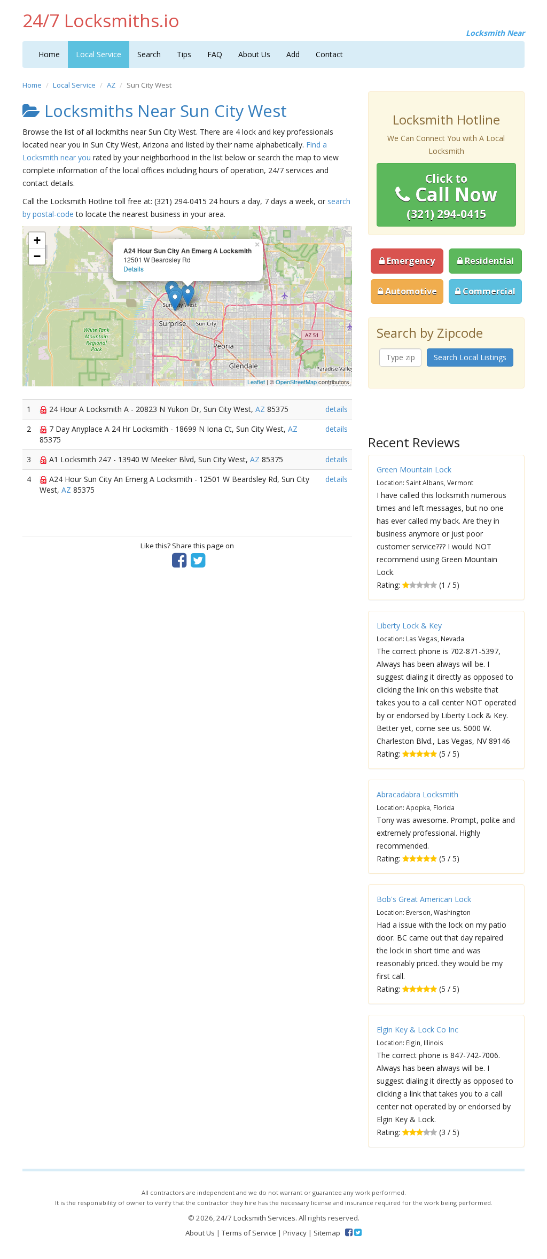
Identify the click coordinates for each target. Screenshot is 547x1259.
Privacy (295, 1233)
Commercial (487, 291)
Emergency (410, 261)
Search (149, 54)
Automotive (410, 291)
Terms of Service (249, 1233)
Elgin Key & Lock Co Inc (417, 1029)
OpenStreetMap (296, 381)
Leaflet (256, 381)
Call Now (452, 196)
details (336, 409)
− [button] (37, 256)
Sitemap (327, 1233)
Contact (329, 54)
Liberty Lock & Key (409, 625)
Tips (184, 54)
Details (133, 268)
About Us (254, 54)
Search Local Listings (470, 357)
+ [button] (37, 240)
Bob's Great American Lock (424, 899)
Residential (488, 261)
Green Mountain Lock (414, 469)
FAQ (214, 54)
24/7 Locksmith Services (255, 1218)
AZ (111, 85)
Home (49, 54)
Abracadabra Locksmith (417, 794)
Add (293, 54)
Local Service (98, 54)
